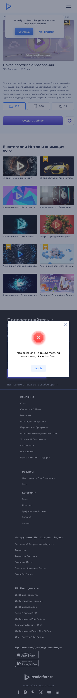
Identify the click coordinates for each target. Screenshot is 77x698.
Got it (38, 368)
